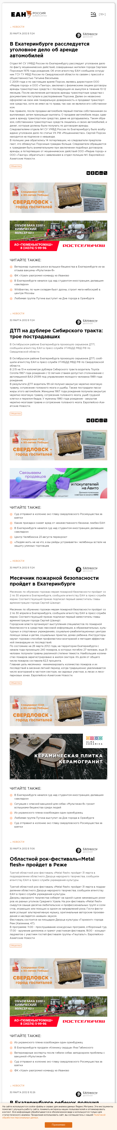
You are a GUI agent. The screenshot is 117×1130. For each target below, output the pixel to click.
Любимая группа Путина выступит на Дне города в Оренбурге (54, 298)
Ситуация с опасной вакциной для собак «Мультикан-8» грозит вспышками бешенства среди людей (54, 806)
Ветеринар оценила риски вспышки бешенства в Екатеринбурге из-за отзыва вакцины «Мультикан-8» (59, 269)
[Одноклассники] (92, 173)
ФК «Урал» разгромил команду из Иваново (41, 276)
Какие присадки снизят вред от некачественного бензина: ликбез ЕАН (59, 523)
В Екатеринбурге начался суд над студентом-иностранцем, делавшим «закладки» (58, 283)
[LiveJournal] (105, 173)
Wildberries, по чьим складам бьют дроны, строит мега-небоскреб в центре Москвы (57, 292)
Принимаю (58, 1125)
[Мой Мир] (101, 173)
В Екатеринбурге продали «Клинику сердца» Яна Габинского (53, 1048)
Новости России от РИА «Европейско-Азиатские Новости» (21, 14)
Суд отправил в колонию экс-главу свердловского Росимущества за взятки (58, 516)
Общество (16, 166)
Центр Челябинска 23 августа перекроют (40, 537)
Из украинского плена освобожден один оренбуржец (48, 813)
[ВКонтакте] (88, 173)
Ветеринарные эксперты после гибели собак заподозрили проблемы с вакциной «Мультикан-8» (59, 1055)
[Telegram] (97, 173)
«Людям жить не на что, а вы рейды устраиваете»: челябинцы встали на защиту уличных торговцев (60, 544)
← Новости (17, 27)
